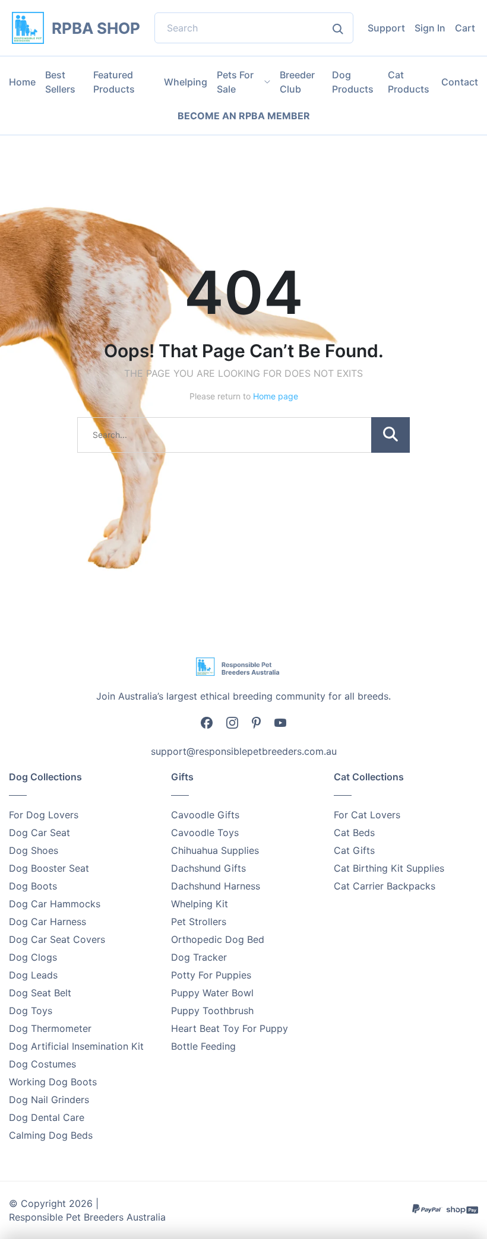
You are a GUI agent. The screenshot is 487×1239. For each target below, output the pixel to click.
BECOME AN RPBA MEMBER (244, 116)
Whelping (185, 82)
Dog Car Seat (39, 832)
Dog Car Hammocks (54, 904)
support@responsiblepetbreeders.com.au (244, 751)
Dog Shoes (33, 850)
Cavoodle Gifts (205, 815)
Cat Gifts (354, 850)
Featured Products (114, 82)
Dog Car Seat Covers (57, 939)
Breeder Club (297, 82)
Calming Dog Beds (51, 1135)
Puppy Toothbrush (212, 1010)
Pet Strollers (198, 921)
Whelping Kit (199, 904)
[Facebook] (207, 722)
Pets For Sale (235, 82)
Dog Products (353, 82)
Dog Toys (30, 1010)
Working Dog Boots (53, 1082)
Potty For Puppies (211, 975)
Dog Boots (33, 886)
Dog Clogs (33, 957)
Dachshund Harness (215, 886)
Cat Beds (354, 832)
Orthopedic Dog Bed (217, 939)
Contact (459, 82)
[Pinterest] (256, 721)
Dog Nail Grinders (49, 1099)
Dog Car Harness (47, 921)
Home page (275, 396)
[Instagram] (232, 722)
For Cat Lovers (367, 815)
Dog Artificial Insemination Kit (76, 1046)
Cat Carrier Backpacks (384, 886)
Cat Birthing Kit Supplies (389, 868)
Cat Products (408, 82)
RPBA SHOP (96, 28)
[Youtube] (280, 721)
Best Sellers (60, 82)
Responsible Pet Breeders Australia (87, 1217)
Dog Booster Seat (49, 868)
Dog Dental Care (46, 1117)
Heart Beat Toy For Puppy (229, 1028)
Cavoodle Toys (205, 832)
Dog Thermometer (50, 1028)
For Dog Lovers (43, 815)
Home (22, 82)
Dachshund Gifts (208, 868)
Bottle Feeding (203, 1046)
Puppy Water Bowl (212, 993)
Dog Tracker (199, 957)
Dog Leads (33, 975)
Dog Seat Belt (40, 993)
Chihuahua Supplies (215, 850)
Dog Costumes (42, 1064)
